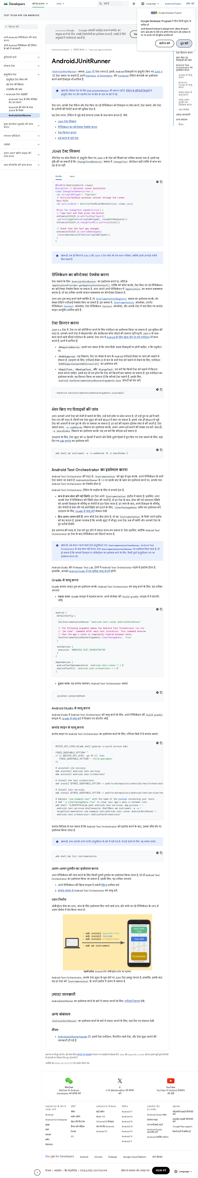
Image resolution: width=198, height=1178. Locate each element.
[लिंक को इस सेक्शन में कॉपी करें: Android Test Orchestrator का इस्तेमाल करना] (130, 470)
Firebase (112, 1157)
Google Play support (182, 1126)
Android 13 (127, 1131)
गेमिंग (73, 1111)
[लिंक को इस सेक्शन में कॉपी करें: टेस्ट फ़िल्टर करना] (82, 323)
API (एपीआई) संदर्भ (155, 1124)
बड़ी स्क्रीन (100, 1111)
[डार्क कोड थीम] (157, 182)
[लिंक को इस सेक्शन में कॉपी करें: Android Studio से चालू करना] (93, 708)
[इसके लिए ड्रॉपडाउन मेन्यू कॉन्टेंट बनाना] (48, 3)
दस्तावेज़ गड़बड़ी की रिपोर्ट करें (183, 1120)
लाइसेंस (57, 1170)
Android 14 (127, 1126)
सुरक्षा (47, 1124)
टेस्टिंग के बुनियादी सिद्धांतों (138, 90)
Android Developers (61, 49)
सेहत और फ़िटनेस (78, 1121)
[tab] (59, 176)
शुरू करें (184, 43)
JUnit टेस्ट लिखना (67, 121)
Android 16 (127, 1116)
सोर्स (47, 1129)
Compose (123, 75)
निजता (73, 1131)
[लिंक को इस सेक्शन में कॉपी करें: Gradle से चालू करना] (81, 580)
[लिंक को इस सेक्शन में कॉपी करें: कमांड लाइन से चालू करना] (87, 728)
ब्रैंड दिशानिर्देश (71, 1170)
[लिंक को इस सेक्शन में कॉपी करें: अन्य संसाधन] (73, 1014)
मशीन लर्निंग (75, 1116)
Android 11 (127, 1141)
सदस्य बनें (161, 1170)
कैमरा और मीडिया (77, 1126)
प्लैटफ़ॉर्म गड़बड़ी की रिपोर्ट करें (183, 1112)
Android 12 (127, 1136)
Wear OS (100, 1116)
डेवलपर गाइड (152, 1119)
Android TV (101, 1131)
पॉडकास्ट (49, 1144)
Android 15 (127, 1121)
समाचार (48, 1134)
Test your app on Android (21, 15)
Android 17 (127, 1111)
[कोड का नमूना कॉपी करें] (161, 182)
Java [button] (71, 176)
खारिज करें (164, 43)
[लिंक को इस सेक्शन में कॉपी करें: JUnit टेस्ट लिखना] (83, 152)
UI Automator (104, 75)
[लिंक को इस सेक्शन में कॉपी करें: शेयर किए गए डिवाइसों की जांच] (101, 410)
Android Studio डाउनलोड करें (154, 1130)
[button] (18, 57)
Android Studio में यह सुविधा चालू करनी (89, 571)
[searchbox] (21, 26)
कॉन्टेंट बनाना (38, 3)
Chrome (98, 1157)
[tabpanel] (107, 213)
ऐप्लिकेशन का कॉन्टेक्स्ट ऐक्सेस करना (77, 127)
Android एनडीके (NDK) (157, 1137)
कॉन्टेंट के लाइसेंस (84, 1054)
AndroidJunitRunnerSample (72, 1036)
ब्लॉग (47, 1139)
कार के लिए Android (105, 1126)
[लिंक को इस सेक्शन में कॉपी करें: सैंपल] (61, 1030)
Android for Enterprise (56, 1119)
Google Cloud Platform (134, 1157)
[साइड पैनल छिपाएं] (37, 1172)
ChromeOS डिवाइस (105, 1121)
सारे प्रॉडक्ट (157, 1157)
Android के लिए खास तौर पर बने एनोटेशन (128, 337)
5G (72, 1136)
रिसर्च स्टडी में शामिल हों (182, 1131)
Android (49, 1114)
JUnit (88, 71)
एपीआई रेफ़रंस (132, 1001)
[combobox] (113, 3)
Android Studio (173, 3)
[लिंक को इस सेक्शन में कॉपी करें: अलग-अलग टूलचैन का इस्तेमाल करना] (101, 869)
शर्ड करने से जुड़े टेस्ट (68, 138)
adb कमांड (65, 441)
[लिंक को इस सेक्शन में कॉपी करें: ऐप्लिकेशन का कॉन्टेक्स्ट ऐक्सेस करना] (112, 275)
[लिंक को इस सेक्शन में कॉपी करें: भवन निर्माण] (69, 900)
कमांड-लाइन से (66, 890)
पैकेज (104, 885)
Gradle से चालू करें (85, 511)
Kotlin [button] (59, 176)
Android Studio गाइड (157, 1114)
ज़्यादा (59, 3)
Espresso (90, 75)
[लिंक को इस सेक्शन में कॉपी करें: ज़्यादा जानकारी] (78, 995)
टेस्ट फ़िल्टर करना (67, 132)
